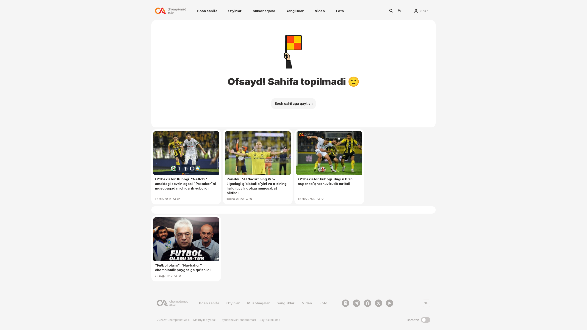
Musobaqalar (264, 11)
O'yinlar (235, 11)
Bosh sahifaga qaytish (294, 103)
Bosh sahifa (207, 11)
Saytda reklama (270, 320)
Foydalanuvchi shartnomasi (238, 320)
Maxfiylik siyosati (204, 320)
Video (320, 11)
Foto (340, 11)
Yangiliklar (295, 11)
